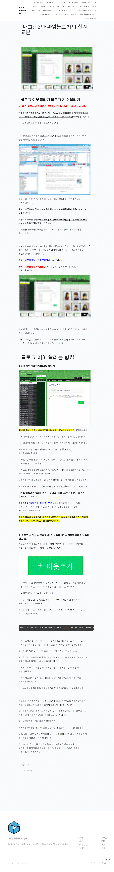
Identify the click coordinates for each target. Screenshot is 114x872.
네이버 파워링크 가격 (22, 10)
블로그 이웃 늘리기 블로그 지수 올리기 (50, 99)
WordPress (94, 863)
